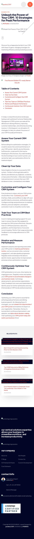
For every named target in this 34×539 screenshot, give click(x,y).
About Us (4, 455)
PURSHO (26, 526)
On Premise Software (8, 463)
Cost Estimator (6, 466)
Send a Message (11, 490)
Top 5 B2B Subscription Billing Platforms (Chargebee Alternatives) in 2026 (16, 368)
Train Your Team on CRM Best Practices (17, 101)
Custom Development (25, 463)
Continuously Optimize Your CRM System (18, 106)
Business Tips (5, 12)
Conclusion (8, 108)
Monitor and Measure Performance (16, 104)
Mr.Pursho (6, 23)
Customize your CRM (21, 195)
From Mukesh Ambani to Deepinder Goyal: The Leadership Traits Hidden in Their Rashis (17, 388)
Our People (21, 455)
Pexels (28, 76)
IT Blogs (3, 459)
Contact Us (21, 459)
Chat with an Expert (12, 479)
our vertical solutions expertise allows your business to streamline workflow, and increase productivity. (16, 433)
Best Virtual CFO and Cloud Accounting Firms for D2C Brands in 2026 (16, 349)
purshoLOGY (9, 526)
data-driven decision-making (20, 313)
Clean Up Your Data (11, 95)
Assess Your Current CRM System (15, 92)
